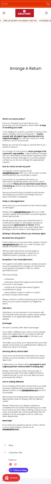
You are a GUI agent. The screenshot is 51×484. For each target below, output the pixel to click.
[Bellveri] (24, 13)
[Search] (48, 3)
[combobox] (23, 3)
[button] (46, 13)
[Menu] (3, 13)
